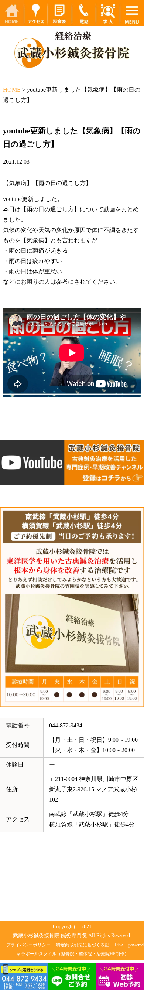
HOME (12, 89)
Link (119, 945)
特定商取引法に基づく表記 (82, 945)
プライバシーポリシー (28, 945)
